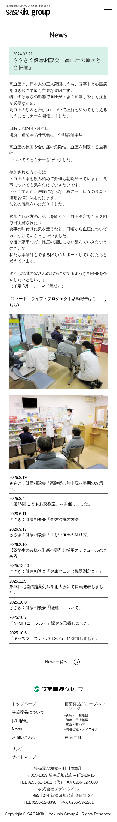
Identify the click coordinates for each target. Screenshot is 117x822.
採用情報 (20, 721)
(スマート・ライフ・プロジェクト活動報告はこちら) (52, 301)
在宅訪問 (72, 737)
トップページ (24, 704)
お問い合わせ (24, 737)
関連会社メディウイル (82, 729)
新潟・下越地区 (77, 715)
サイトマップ (24, 757)
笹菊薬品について (28, 712)
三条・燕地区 (75, 725)
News (17, 729)
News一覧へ (56, 662)
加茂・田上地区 (77, 720)
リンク (18, 749)
